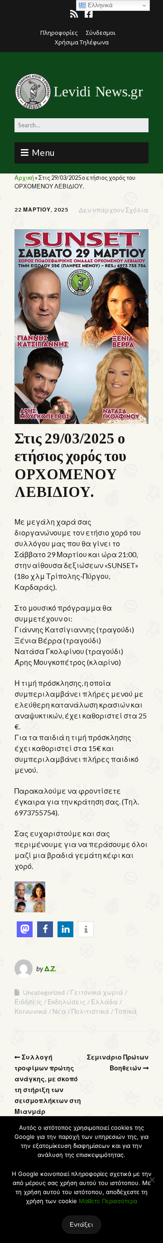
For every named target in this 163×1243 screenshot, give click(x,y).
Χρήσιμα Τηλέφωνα (82, 42)
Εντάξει (81, 1224)
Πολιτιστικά (90, 1011)
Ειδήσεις (28, 1002)
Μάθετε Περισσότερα (108, 1200)
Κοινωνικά (30, 1011)
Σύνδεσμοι (100, 33)
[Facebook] (89, 14)
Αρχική (24, 177)
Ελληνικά (99, 5)
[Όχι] (151, 1179)
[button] (25, 929)
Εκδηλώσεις (67, 1002)
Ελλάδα (104, 1002)
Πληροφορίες (58, 33)
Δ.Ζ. (50, 968)
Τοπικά (126, 1011)
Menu (43, 152)
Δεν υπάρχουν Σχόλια (114, 210)
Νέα (59, 1011)
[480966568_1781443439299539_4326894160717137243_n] (29, 909)
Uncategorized (44, 992)
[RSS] (75, 14)
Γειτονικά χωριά (96, 992)
